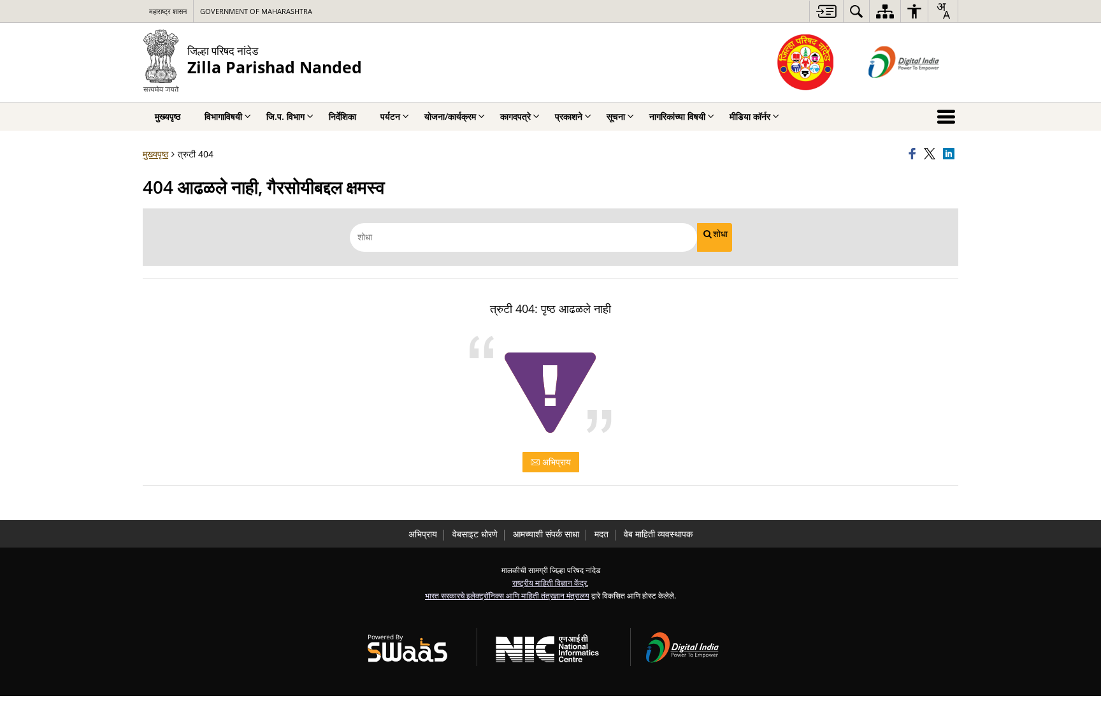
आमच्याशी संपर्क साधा (546, 534)
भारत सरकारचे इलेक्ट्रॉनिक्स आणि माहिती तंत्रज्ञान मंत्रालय (507, 595)
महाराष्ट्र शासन (168, 11)
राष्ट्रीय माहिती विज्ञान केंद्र (549, 583)
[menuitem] (856, 11)
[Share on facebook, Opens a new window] (914, 154)
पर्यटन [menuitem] (390, 116)
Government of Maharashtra (256, 11)
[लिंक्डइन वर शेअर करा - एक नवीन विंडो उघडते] (950, 154)
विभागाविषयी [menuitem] (223, 116)
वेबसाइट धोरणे (475, 534)
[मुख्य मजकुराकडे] (826, 11)
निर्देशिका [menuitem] (342, 116)
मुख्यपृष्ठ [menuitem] (167, 116)
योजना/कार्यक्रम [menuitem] (450, 116)
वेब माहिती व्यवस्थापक (658, 534)
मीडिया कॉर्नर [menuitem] (750, 116)
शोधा (720, 234)
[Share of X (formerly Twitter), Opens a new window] (931, 154)
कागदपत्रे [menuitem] (515, 116)
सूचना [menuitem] (616, 116)
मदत (601, 534)
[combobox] (943, 11)
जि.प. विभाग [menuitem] (285, 116)
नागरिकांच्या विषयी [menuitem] (677, 116)
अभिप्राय (555, 462)
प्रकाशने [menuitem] (568, 116)
